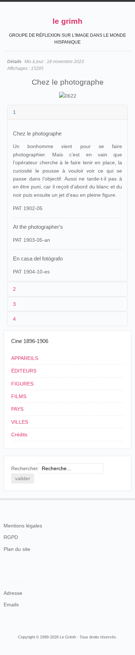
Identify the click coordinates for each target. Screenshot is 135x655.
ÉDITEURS (23, 371)
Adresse (13, 593)
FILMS (18, 396)
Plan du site (17, 549)
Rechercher (24, 468)
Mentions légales (23, 526)
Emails (11, 604)
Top (127, 498)
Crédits (19, 434)
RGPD (11, 537)
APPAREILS (24, 358)
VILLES (19, 422)
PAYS (17, 409)
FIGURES (22, 384)
